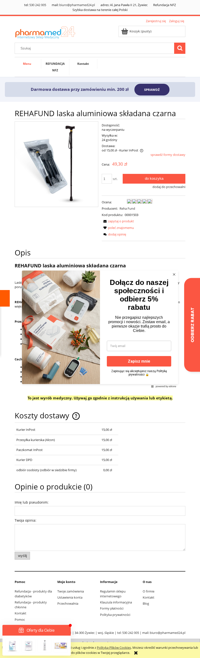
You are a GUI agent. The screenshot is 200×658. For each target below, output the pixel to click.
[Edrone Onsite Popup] (100, 329)
